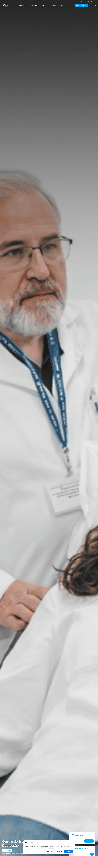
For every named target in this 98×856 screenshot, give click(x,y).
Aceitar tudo (68, 851)
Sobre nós (62, 5)
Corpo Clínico (33, 5)
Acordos (44, 5)
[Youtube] (95, 1)
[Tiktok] (88, 1)
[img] (6, 5)
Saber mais (51, 848)
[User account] (95, 5)
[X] (91, 1)
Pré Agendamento (81, 5)
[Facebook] (81, 1)
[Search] (91, 5)
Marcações (21, 5)
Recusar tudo (50, 851)
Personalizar (59, 851)
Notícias (53, 5)
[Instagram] (84, 1)
